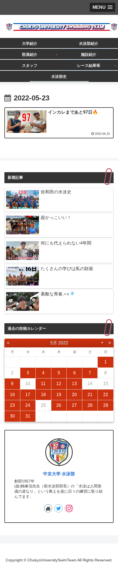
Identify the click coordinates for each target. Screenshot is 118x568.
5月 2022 (59, 343)
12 (58, 383)
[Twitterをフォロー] (58, 508)
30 (12, 416)
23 (12, 405)
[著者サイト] (48, 508)
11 (43, 383)
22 (105, 394)
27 (74, 405)
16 (12, 394)
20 (74, 394)
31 (27, 416)
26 (58, 405)
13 (74, 383)
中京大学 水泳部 (59, 473)
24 (27, 405)
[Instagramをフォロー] (69, 508)
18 (43, 394)
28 (90, 405)
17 (27, 394)
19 (58, 394)
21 (90, 394)
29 (105, 405)
